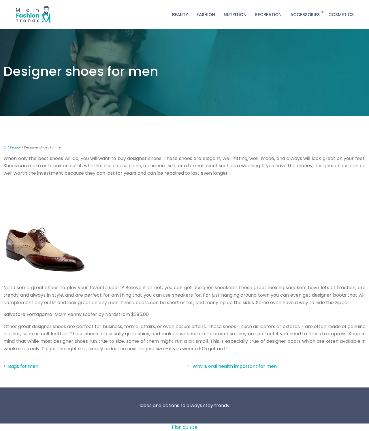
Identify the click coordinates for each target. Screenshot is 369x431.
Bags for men (23, 366)
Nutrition (235, 15)
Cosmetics (341, 15)
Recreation (268, 15)
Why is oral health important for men (235, 366)
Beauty (180, 15)
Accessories (305, 15)
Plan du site (184, 427)
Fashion (206, 15)
